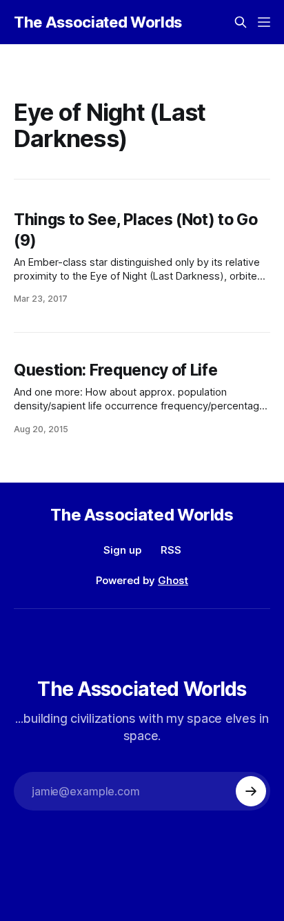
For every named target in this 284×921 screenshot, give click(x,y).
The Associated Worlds (98, 22)
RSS (171, 549)
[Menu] (264, 22)
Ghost (173, 580)
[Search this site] (241, 22)
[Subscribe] (251, 791)
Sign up (122, 549)
